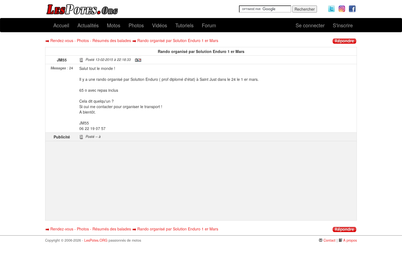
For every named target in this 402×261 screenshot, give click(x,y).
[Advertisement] (217, 181)
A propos (350, 240)
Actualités (88, 25)
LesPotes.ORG (95, 240)
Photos (136, 25)
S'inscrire (343, 25)
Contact (330, 240)
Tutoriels (184, 25)
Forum (209, 25)
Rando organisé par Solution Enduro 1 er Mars (177, 40)
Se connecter (310, 25)
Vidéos (159, 25)
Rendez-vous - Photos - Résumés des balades (90, 40)
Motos (113, 25)
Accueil (61, 25)
